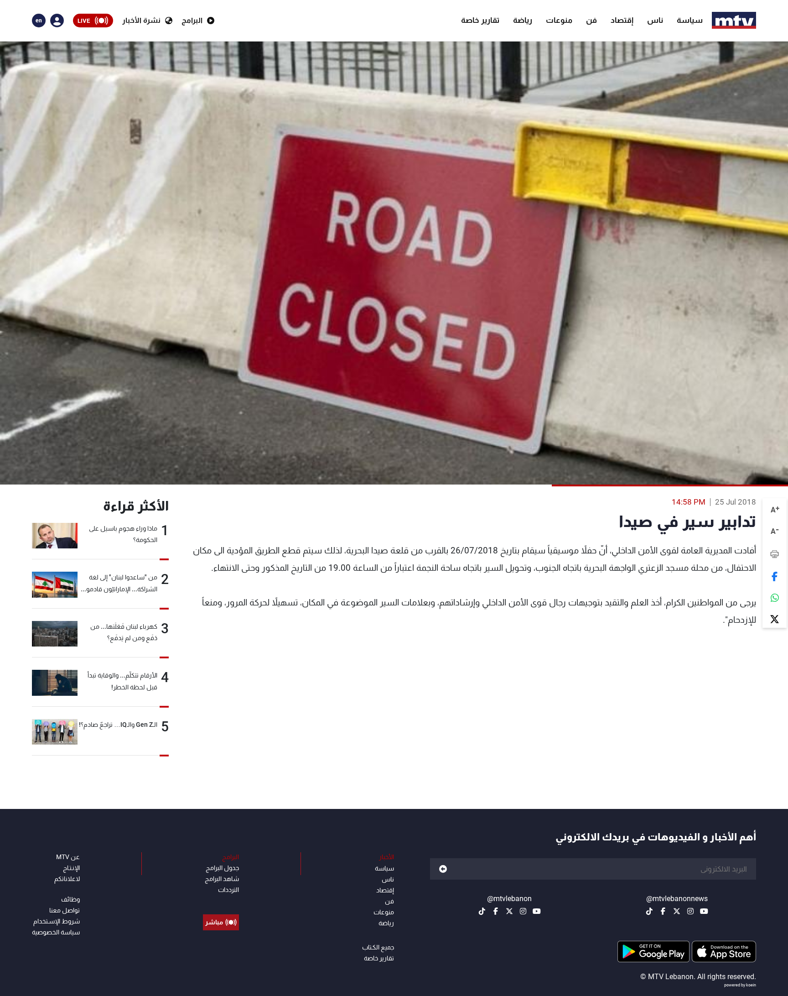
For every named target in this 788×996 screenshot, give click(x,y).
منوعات (559, 20)
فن (591, 20)
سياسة (690, 20)
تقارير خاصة (480, 20)
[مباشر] (221, 901)
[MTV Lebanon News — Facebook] (663, 911)
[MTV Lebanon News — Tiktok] (649, 911)
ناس (655, 20)
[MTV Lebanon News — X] (677, 911)
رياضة (522, 20)
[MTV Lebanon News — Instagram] (690, 911)
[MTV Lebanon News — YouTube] (704, 911)
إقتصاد (622, 20)
